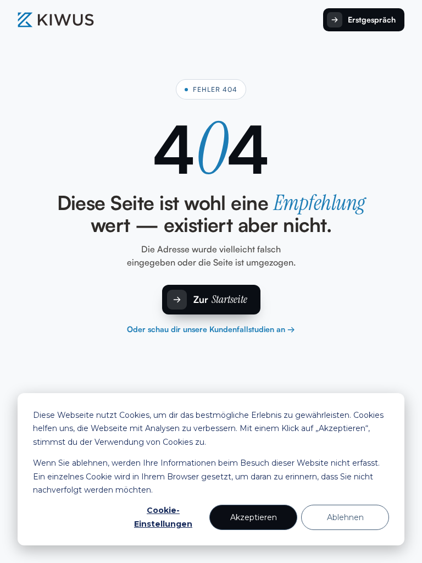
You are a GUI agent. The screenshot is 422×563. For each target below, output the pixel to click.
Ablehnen (345, 517)
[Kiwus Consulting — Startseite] (56, 19)
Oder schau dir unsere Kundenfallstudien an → (211, 329)
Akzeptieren (253, 517)
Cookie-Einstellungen (163, 517)
